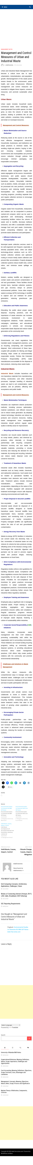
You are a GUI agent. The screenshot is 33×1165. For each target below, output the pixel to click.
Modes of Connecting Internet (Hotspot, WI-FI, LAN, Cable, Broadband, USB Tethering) (16, 895)
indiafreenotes (9, 65)
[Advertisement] (16, 27)
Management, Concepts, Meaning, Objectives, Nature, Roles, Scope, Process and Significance (15, 1082)
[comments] (20, 1047)
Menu (5, 7)
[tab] (5, 1047)
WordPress (4, 1153)
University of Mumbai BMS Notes (11, 1052)
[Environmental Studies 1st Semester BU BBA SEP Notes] (8, 813)
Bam (11, 1153)
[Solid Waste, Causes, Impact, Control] (8, 830)
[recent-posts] (12, 1047)
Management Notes (6, 49)
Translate (15, 1027)
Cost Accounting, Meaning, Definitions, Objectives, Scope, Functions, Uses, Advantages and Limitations (16, 1072)
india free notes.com (17, 1151)
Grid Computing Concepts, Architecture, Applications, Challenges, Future (14, 885)
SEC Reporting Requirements (10, 904)
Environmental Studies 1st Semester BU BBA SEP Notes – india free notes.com (18, 929)
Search (3, 1035)
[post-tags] (28, 1047)
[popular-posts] (5, 1047)
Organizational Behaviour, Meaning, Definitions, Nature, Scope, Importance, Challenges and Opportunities (15, 1061)
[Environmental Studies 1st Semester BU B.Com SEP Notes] (23, 813)
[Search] (29, 1038)
